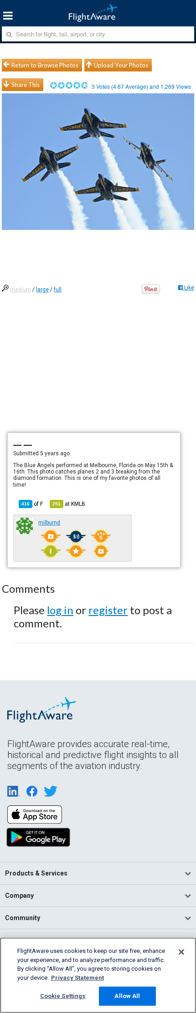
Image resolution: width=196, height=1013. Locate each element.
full (58, 289)
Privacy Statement (77, 977)
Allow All (127, 996)
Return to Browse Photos (44, 65)
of (32, 504)
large (42, 289)
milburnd (49, 522)
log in (60, 609)
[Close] (181, 952)
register (108, 609)
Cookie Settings (63, 996)
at (68, 504)
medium (20, 289)
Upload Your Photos (121, 65)
